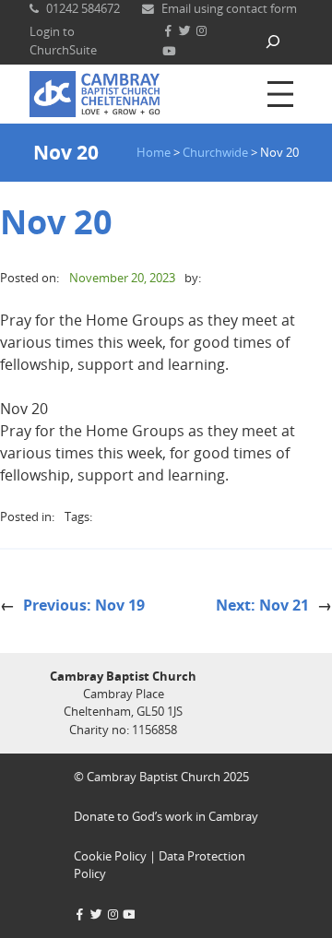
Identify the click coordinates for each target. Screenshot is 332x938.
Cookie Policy (110, 856)
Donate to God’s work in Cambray (166, 816)
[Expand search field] (273, 41)
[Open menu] (280, 94)
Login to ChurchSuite (63, 40)
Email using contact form (229, 8)
